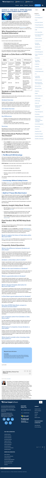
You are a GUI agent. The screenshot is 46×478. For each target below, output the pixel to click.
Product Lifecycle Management (38, 106)
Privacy (12, 471)
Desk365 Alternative (7, 449)
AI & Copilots (37, 15)
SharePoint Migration (39, 136)
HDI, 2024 (11, 209)
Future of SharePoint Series (39, 55)
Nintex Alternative (7, 454)
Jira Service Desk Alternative (8, 447)
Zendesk (3, 21)
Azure (36, 20)
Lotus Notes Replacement (37, 77)
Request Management (39, 116)
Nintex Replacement (39, 95)
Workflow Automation (39, 138)
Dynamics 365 (37, 46)
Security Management (39, 124)
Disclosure (15, 471)
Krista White (8, 378)
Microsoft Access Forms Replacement (39, 83)
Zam (5, 446)
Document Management (37, 44)
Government (37, 57)
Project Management (39, 111)
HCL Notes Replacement (37, 61)
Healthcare (37, 64)
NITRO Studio (37, 100)
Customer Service (38, 40)
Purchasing (37, 114)
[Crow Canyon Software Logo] (9, 401)
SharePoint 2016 (38, 131)
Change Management (39, 24)
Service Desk (37, 126)
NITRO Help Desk (22, 27)
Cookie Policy (20, 471)
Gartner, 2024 (6, 217)
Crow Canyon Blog (38, 32)
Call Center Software (39, 22)
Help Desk (37, 66)
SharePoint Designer (39, 133)
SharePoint (37, 128)
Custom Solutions (38, 38)
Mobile (36, 93)
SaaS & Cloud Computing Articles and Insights (38, 120)
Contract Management (39, 27)
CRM (36, 29)
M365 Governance (38, 80)
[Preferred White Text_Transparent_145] (25, 415)
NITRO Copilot (38, 98)
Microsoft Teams (38, 88)
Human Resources (38, 69)
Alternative (9, 446)
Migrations (37, 91)
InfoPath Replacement (39, 71)
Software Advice (10, 182)
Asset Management (38, 17)
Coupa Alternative (37, 425)
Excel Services (38, 49)
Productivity (37, 109)
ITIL (36, 73)
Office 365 (37, 103)
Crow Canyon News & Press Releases (39, 35)
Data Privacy (25, 471)
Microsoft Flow (38, 86)
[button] (42, 5)
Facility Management (39, 51)
